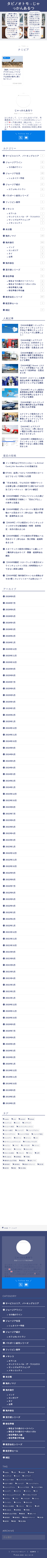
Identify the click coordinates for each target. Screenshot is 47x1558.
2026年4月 (11, 623)
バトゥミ (36, 1145)
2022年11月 (11, 860)
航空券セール (24, 303)
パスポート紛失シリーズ (24, 195)
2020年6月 (11, 1037)
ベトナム (18, 1149)
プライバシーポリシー (18, 1551)
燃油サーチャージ (29, 1164)
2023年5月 (11, 827)
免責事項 (33, 1551)
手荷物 (28, 1157)
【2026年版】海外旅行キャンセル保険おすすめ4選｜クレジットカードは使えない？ (25, 577)
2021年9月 (11, 952)
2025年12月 (11, 649)
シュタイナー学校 (26, 178)
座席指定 (18, 1157)
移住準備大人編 (26, 287)
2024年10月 (11, 741)
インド (26, 247)
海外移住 (24, 263)
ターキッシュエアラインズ (12, 1141)
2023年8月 (11, 807)
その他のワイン (26, 167)
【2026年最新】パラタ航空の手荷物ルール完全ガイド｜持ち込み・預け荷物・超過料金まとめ (25, 539)
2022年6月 (11, 893)
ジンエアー (8, 1138)
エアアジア (27, 1123)
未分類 (24, 229)
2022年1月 (11, 925)
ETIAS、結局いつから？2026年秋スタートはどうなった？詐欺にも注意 (25, 474)
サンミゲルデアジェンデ (26, 220)
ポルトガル (29, 1149)
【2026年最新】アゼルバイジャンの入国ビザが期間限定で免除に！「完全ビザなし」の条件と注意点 (25, 499)
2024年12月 (11, 728)
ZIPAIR (32, 1119)
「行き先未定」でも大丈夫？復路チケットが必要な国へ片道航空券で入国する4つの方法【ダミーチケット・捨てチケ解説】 (25, 486)
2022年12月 (11, 853)
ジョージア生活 (24, 173)
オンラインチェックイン (25, 1126)
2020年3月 (11, 1051)
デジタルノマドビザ (31, 1141)
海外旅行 (24, 242)
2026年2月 (11, 636)
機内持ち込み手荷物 (10, 1160)
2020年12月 (11, 1004)
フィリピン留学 (24, 202)
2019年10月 (11, 1083)
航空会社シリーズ (24, 297)
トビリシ (7, 1145)
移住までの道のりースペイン (26, 281)
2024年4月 (11, 768)
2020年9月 (11, 1024)
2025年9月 (11, 669)
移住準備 (24, 276)
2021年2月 (11, 991)
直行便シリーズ (24, 270)
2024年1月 (11, 787)
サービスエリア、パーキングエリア (24, 156)
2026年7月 (11, 603)
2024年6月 (11, 754)
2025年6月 (11, 688)
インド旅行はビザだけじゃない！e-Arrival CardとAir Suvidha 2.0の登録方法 (25, 464)
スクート (18, 1138)
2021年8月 (11, 958)
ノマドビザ (26, 1145)
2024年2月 (11, 781)
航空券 (7, 1168)
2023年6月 (11, 820)
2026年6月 (11, 609)
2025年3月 (11, 708)
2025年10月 (11, 662)
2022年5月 (11, 899)
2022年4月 (11, 906)
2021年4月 (11, 978)
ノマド (16, 1145)
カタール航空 (9, 1130)
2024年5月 (11, 761)
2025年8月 (11, 675)
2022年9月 (11, 873)
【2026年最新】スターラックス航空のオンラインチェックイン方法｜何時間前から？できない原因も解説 (25, 565)
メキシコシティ (26, 223)
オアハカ (26, 213)
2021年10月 (11, 945)
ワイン (30, 1153)
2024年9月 (11, 748)
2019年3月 (11, 1097)
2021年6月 (11, 965)
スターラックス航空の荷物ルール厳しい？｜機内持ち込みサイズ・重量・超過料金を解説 (24, 552)
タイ (26, 254)
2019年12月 (11, 1070)
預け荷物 (23, 1168)
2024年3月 (11, 774)
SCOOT (22, 1119)
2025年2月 (11, 715)
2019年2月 (11, 1103)
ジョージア (20, 1130)
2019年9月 (11, 1090)
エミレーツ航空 (9, 1126)
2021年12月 (11, 932)
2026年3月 (11, 629)
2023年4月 (11, 833)
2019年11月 (11, 1077)
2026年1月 (11, 642)
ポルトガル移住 (9, 1153)
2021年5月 (11, 972)
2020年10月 (11, 1018)
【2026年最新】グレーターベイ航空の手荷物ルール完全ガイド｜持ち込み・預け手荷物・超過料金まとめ (25, 512)
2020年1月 (11, 1064)
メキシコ (24, 209)
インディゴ (8, 1123)
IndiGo (7, 1119)
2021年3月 (11, 985)
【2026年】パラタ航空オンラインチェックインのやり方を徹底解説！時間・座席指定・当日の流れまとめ (25, 526)
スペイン (28, 1138)
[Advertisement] (23, 1197)
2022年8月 (11, 879)
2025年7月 (11, 682)
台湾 (26, 257)
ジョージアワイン (24, 162)
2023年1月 (11, 846)
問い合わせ (8, 1157)
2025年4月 (11, 702)
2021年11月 (11, 939)
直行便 (41, 1164)
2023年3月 (11, 840)
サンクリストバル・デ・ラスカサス (26, 217)
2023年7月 (11, 814)
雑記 (24, 310)
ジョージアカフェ (33, 1130)
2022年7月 (11, 886)
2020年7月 (11, 1031)
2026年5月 (11, 616)
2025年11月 (11, 655)
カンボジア (26, 250)
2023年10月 (11, 800)
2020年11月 (11, 1011)
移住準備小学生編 (26, 290)
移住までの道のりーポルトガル (26, 284)
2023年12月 (11, 794)
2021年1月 (11, 998)
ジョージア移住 (38, 1134)
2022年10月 (11, 866)
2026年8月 (11, 596)
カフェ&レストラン (26, 189)
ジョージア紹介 (24, 184)
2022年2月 (11, 919)
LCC (14, 1119)
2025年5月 (11, 695)
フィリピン (8, 1149)
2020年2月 (11, 1057)
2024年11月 (11, 735)
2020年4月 (11, 1044)
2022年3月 (11, 912)
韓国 (14, 1168)
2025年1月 (11, 721)
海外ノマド (24, 236)
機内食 (23, 1160)
